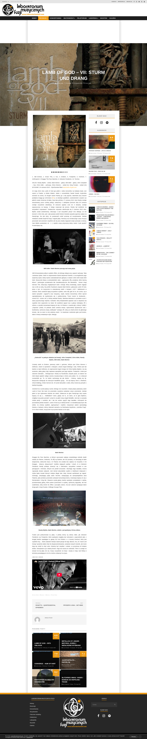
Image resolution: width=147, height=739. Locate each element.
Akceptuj (134, 736)
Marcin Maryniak (100, 212)
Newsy (32, 703)
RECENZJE (42, 18)
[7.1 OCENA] (102, 192)
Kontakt (114, 1)
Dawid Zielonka (100, 227)
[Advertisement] (73, 31)
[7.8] (92, 235)
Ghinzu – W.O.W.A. (94, 194)
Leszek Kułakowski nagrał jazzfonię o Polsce (23, 1)
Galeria (112, 18)
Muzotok (103, 18)
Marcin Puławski (100, 220)
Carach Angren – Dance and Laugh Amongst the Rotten (104, 208)
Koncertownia (55, 18)
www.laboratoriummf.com (17, 736)
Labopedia (93, 18)
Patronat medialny (35, 714)
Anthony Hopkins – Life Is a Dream (100, 150)
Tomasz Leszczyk (92, 153)
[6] (92, 242)
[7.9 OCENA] (102, 169)
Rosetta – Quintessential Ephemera (46, 605)
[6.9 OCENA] (102, 148)
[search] (115, 704)
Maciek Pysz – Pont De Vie (97, 171)
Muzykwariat (69, 18)
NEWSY (34, 18)
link (53, 198)
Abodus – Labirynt (102, 246)
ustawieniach (29, 737)
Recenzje (68, 83)
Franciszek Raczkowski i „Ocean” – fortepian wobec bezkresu (105, 216)
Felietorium (82, 18)
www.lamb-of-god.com (70, 187)
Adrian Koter (60, 83)
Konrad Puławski (92, 173)
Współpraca (121, 1)
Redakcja (129, 1)
